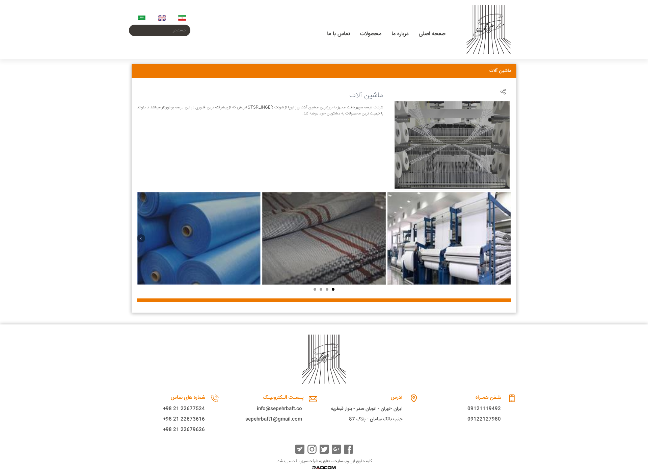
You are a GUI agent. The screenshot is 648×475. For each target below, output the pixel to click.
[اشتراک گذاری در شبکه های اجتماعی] (503, 92)
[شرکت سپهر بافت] (488, 29)
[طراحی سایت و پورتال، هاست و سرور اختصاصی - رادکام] (324, 468)
